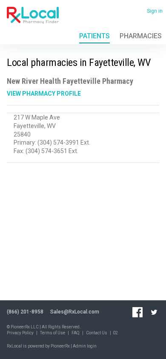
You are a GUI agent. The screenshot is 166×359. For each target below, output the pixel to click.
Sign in (155, 11)
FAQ (76, 333)
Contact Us (96, 333)
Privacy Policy (20, 333)
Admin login (85, 346)
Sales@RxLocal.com (74, 312)
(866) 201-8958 (25, 312)
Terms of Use (52, 333)
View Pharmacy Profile (44, 93)
